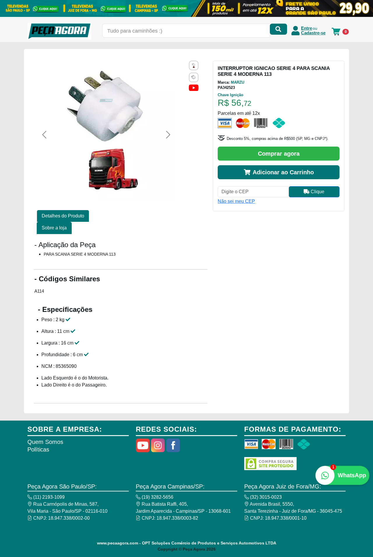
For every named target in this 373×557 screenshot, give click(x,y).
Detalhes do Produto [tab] (63, 215)
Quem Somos (45, 442)
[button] (44, 134)
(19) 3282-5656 (156, 497)
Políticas (38, 449)
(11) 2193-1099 (48, 497)
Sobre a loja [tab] (54, 227)
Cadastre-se (313, 33)
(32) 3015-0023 (265, 497)
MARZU (237, 82)
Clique (316, 191)
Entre (306, 28)
